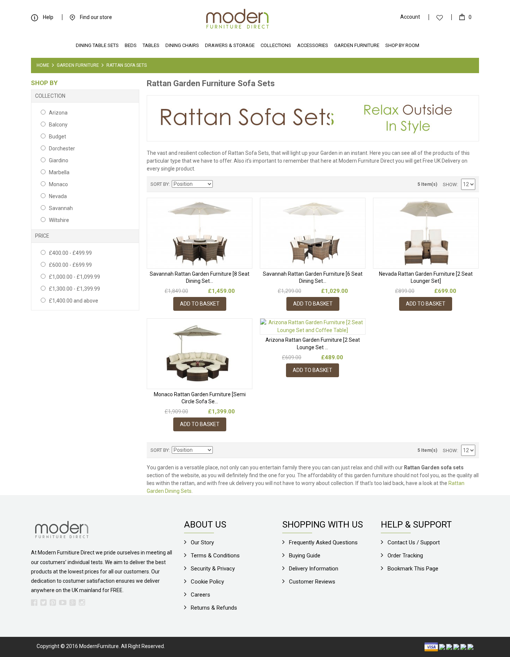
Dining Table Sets (97, 45)
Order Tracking (405, 555)
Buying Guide (304, 555)
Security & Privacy (213, 568)
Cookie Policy (207, 581)
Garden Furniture (356, 45)
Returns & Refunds (214, 607)
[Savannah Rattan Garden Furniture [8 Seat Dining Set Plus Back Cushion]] (199, 233)
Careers (200, 594)
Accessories (312, 45)
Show (450, 184)
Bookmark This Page (413, 568)
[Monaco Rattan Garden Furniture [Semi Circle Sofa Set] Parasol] (199, 353)
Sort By (159, 184)
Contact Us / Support (414, 542)
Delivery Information (313, 568)
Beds (131, 45)
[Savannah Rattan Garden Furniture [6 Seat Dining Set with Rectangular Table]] (313, 233)
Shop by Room (402, 45)
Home (43, 65)
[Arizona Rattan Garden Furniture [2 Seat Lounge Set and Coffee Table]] (313, 326)
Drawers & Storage (230, 45)
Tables (151, 45)
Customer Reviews (312, 581)
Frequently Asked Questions (323, 542)
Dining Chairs (182, 45)
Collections (276, 45)
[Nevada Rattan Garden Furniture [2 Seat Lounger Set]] (426, 233)
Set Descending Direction (219, 184)
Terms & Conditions (215, 555)
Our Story (202, 542)
